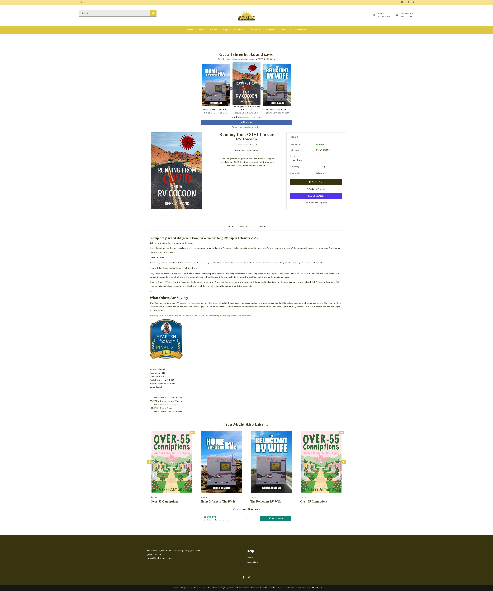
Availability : (296, 145)
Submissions (252, 562)
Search (249, 558)
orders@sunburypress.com (159, 558)
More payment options (316, 203)
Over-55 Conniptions (164, 501)
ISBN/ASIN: (296, 150)
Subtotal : (295, 173)
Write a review (276, 518)
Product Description (237, 226)
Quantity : (295, 167)
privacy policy (302, 588)
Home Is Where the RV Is (215, 110)
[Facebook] (413, 3)
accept (317, 588)
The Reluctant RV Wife (277, 110)
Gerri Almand (159, 370)
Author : (240, 145)
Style (292, 156)
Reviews (261, 226)
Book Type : (240, 151)
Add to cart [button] (246, 122)
